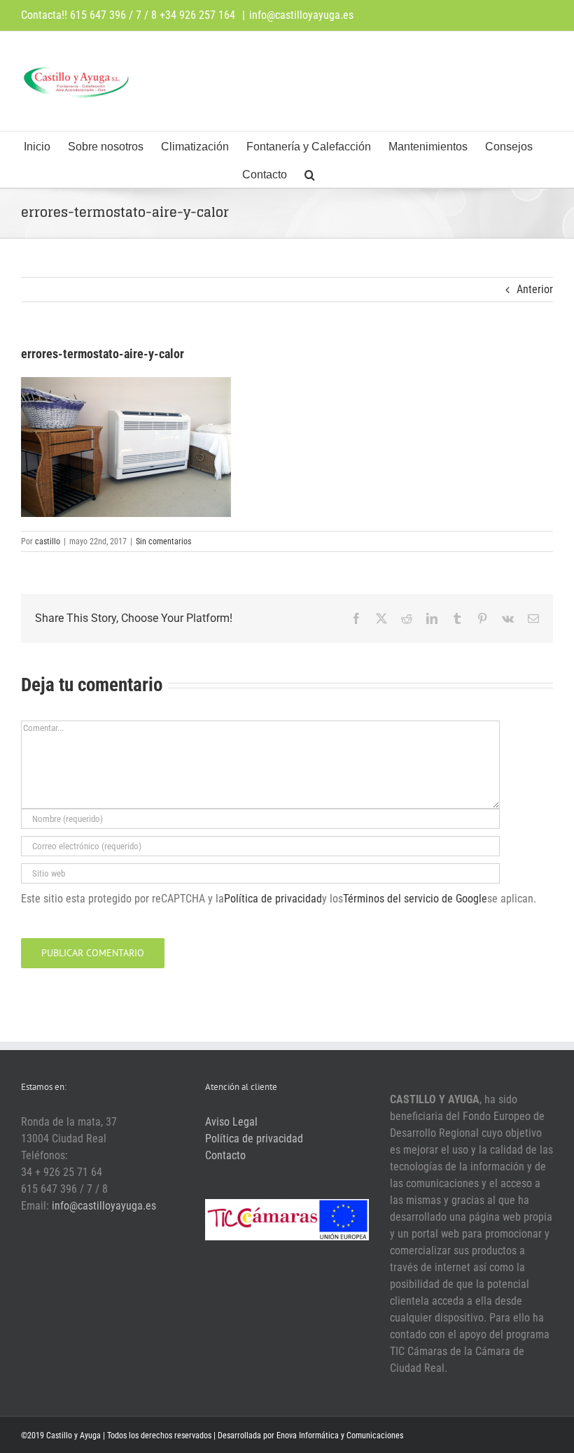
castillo (47, 541)
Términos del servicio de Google (415, 898)
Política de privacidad (273, 898)
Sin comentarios (163, 541)
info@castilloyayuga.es (301, 15)
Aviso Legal (231, 1121)
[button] (309, 173)
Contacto (225, 1155)
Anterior (535, 289)
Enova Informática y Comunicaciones (339, 1435)
